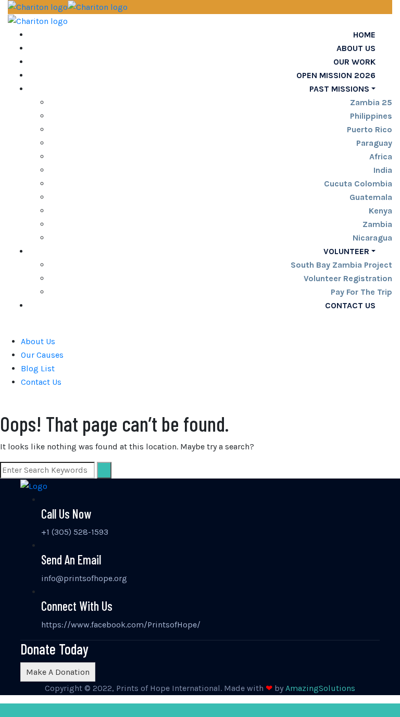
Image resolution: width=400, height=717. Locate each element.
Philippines (371, 116)
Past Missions (339, 89)
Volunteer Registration (348, 278)
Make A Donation (58, 672)
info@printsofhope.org (84, 578)
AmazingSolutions (320, 688)
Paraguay (374, 143)
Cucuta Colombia (358, 183)
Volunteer (346, 251)
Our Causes (42, 355)
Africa (380, 156)
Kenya (380, 211)
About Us (38, 341)
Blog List (38, 368)
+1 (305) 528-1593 (74, 532)
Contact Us (350, 305)
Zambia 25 (371, 102)
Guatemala (370, 197)
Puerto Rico (369, 129)
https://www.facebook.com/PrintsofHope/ (121, 625)
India (382, 170)
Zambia (377, 224)
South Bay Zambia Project (341, 265)
